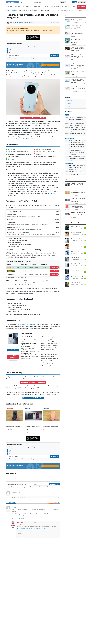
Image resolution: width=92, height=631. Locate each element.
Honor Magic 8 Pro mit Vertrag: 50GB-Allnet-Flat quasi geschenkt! (14, 428)
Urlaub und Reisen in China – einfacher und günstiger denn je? (78, 88)
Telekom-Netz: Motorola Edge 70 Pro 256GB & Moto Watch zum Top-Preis (32, 428)
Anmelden (55, 55)
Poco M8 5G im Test (75, 282)
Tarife (46, 6)
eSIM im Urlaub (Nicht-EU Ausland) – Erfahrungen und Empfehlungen (77, 41)
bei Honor (13, 356)
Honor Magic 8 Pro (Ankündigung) (28, 324)
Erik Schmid (19, 22)
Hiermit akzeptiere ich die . (21, 58)
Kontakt (61, 10)
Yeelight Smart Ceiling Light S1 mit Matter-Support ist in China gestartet (77, 167)
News (10, 6)
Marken (73, 6)
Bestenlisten (37, 6)
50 (82, 265)
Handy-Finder (55, 6)
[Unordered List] (23, 497)
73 (82, 234)
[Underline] (17, 497)
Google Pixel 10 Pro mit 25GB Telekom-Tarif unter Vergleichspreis (78, 200)
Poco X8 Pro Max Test (76, 264)
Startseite (9, 10)
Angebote (82, 6)
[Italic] (15, 497)
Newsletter (74, 10)
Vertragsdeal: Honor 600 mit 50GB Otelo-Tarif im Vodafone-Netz (51, 428)
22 (85, 28)
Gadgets (26, 6)
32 (85, 51)
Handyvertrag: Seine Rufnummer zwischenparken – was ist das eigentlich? (78, 65)
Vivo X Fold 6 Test (73, 171)
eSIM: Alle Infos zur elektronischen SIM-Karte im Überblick (77, 33)
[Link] (27, 497)
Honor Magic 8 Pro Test (76, 245)
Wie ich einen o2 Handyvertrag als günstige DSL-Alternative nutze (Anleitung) (78, 49)
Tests (10, 51)
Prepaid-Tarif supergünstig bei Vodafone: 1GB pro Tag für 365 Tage (78, 214)
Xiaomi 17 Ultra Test (75, 226)
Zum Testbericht (12, 349)
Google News (83, 10)
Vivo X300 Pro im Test (76, 232)
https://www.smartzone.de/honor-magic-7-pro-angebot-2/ (32, 528)
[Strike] (19, 497)
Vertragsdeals (70, 103)
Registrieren (82, 2)
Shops (65, 6)
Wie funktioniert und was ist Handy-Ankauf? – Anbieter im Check (78, 73)
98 (82, 228)
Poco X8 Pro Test (75, 270)
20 (80, 171)
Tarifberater (69, 100)
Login (75, 2)
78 (82, 271)
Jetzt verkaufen (54, 267)
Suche (63, 2)
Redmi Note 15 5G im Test (77, 276)
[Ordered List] (21, 497)
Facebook (67, 10)
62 (82, 259)
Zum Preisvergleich (13, 360)
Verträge (69, 107)
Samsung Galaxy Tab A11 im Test (77, 133)
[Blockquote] (25, 497)
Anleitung (51, 193)
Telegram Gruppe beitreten (51, 65)
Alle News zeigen (75, 174)
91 (85, 22)
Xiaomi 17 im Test (75, 251)
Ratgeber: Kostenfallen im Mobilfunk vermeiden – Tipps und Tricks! (77, 81)
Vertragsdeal (15, 10)
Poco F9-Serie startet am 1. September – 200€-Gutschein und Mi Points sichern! (77, 152)
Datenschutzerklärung (28, 58)
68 (82, 240)
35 (82, 246)
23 (85, 91)
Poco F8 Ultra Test (75, 257)
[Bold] (13, 497)
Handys (18, 6)
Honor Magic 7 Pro (27, 333)
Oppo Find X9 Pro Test (76, 238)
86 (82, 253)
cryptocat (27, 524)
